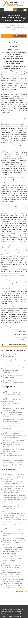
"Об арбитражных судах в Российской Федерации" (13, 463)
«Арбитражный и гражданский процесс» (11, 611)
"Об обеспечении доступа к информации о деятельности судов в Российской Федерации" (13, 412)
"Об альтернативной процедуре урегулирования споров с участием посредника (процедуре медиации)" (13, 453)
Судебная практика (10, 25)
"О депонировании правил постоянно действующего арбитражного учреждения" (13, 489)
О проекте (10, 616)
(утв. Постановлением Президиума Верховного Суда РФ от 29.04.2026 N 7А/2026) (14, 554)
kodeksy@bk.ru (19, 614)
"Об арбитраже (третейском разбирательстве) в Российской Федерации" (13, 401)
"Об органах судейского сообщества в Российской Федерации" (14, 541)
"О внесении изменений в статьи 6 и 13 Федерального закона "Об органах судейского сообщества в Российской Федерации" (14, 531)
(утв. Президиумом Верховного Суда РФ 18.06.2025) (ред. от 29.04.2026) (14, 573)
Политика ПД (17, 616)
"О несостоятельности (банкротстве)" (13, 392)
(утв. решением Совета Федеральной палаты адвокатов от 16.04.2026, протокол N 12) (13, 584)
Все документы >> (21, 591)
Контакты (3, 616)
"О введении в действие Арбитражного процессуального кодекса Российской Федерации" (14, 434)
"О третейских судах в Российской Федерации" (13, 443)
